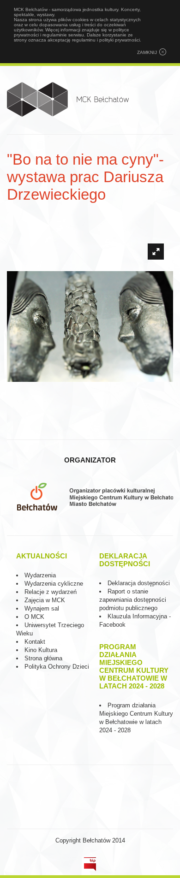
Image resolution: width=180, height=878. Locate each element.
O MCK (34, 616)
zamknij (147, 52)
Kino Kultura (40, 650)
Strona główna (43, 658)
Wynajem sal (41, 608)
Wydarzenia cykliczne (53, 583)
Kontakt (34, 641)
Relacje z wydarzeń (50, 591)
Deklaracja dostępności (139, 583)
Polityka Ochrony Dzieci (56, 666)
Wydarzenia (40, 575)
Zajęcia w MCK (44, 600)
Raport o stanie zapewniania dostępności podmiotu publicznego (132, 599)
